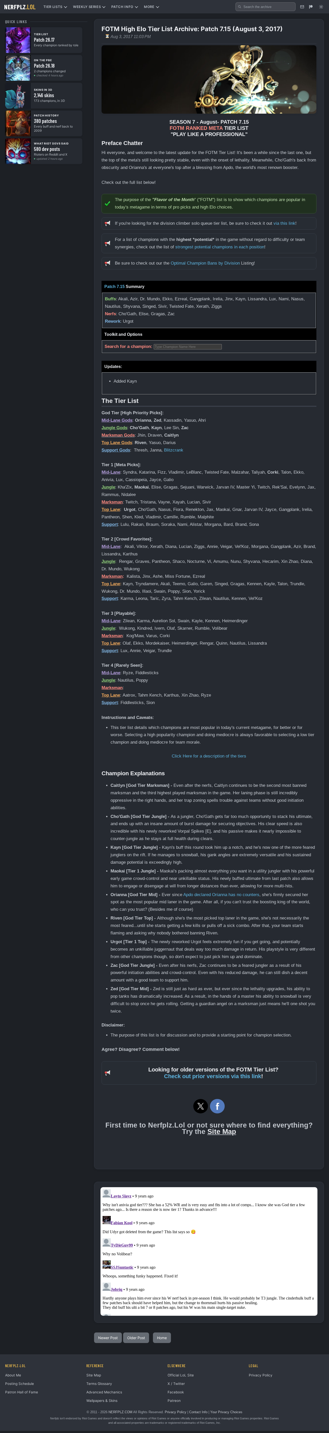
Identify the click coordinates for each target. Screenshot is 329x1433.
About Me (13, 1375)
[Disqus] (208, 1251)
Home (162, 1338)
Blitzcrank (173, 450)
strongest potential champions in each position (219, 247)
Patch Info (122, 7)
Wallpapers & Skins (101, 1401)
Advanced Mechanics (104, 1392)
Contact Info (198, 1412)
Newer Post (108, 1338)
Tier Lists (53, 7)
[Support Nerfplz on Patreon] (311, 7)
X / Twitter (176, 1384)
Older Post (136, 1338)
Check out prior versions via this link (212, 1076)
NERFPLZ (20, 7)
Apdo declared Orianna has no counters (221, 894)
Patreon (174, 1401)
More (149, 7)
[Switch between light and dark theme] (321, 7)
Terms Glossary (99, 1384)
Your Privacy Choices (226, 1412)
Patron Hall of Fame (21, 1392)
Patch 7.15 (114, 286)
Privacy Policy (260, 1375)
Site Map (221, 1131)
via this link (284, 223)
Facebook (176, 1392)
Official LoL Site (181, 1375)
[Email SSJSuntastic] (302, 7)
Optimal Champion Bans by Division (205, 263)
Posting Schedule (19, 1384)
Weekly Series (87, 7)
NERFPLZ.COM (120, 1412)
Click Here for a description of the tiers (209, 756)
